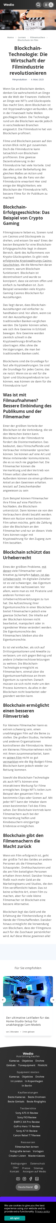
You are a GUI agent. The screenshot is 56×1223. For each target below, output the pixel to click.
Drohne (39, 1060)
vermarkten (10, 761)
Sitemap (38, 1168)
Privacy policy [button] (42, 1211)
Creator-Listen (17, 1155)
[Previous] (3, 1000)
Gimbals (11, 1065)
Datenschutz (37, 1163)
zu (16, 575)
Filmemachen (37, 37)
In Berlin (27, 1085)
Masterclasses (36, 1155)
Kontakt (14, 1171)
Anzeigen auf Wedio (34, 1171)
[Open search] (39, 5)
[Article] (28, 991)
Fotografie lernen (20, 1151)
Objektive (27, 1060)
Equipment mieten (28, 1072)
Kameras (14, 1060)
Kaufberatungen (28, 1092)
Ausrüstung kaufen (28, 1056)
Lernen (22, 37)
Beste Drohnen (37, 1097)
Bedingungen (19, 1163)
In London (17, 1081)
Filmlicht (42, 1065)
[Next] (53, 1000)
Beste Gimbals (16, 1101)
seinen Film (14, 757)
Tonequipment (26, 1065)
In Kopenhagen (34, 1081)
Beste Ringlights (36, 1101)
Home (10, 37)
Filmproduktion (19, 79)
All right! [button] (14, 1218)
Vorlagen (38, 1151)
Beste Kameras (16, 1097)
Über (16, 1167)
